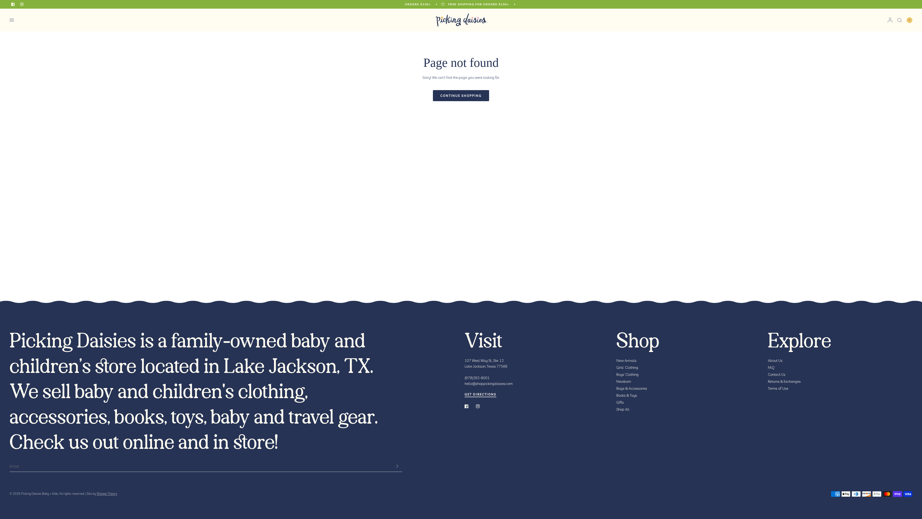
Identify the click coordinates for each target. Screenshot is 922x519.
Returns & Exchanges (784, 381)
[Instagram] (481, 406)
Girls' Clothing (627, 367)
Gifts (620, 402)
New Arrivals (626, 360)
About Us (775, 360)
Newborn (623, 381)
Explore (799, 341)
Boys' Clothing (627, 374)
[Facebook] (470, 406)
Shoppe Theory (107, 493)
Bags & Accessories (631, 388)
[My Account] (890, 20)
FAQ (771, 367)
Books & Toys (626, 395)
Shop (637, 341)
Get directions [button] (480, 394)
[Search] (899, 20)
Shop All (622, 409)
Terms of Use (778, 388)
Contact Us (776, 374)
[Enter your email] (397, 466)
